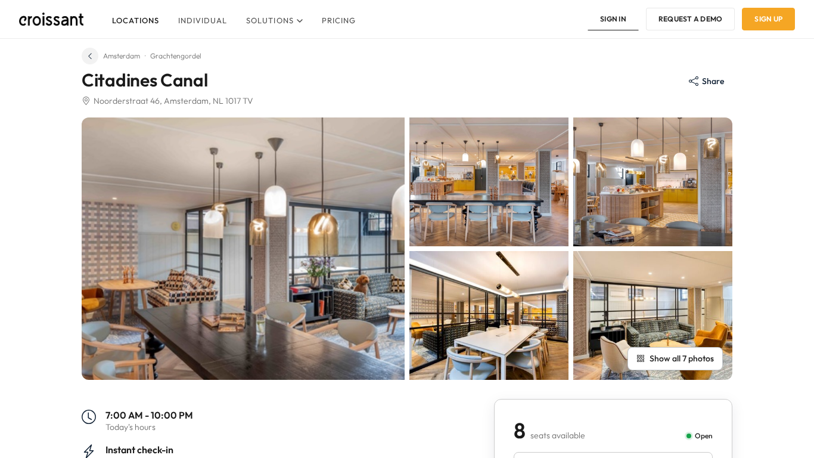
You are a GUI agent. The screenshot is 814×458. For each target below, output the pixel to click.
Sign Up (768, 18)
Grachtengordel (175, 55)
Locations (135, 20)
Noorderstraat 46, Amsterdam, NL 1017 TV (173, 100)
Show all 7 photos (682, 358)
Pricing (339, 20)
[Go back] (90, 56)
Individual (202, 20)
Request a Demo (690, 18)
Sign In (613, 18)
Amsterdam (121, 55)
